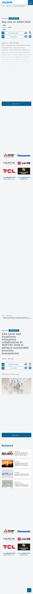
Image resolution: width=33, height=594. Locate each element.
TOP (3, 6)
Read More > (16, 103)
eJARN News (9, 6)
